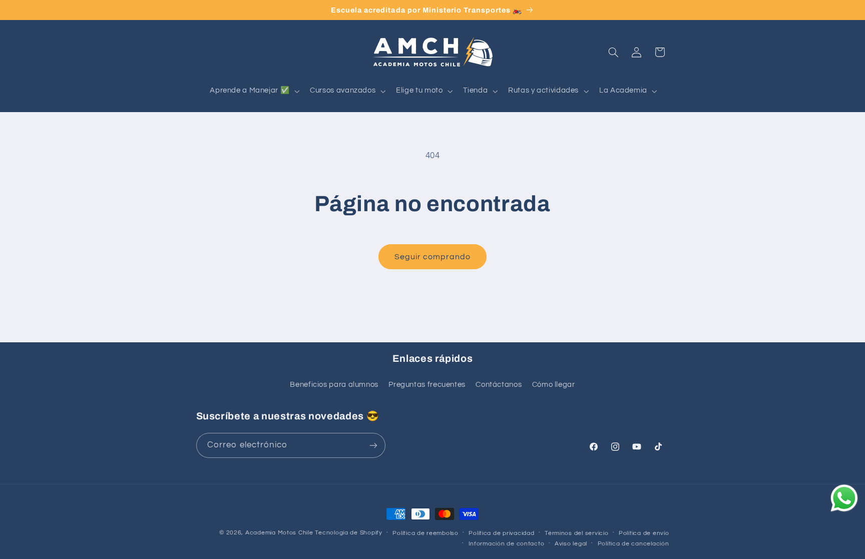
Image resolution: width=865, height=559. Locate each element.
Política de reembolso (425, 533)
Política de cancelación (633, 543)
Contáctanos (499, 384)
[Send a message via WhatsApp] (844, 498)
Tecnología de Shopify (348, 532)
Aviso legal (571, 543)
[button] (254, 91)
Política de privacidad (501, 533)
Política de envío (644, 533)
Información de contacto (507, 543)
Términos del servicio (576, 533)
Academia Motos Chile (279, 532)
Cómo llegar (553, 384)
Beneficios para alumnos (334, 384)
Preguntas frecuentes (427, 384)
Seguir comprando (432, 257)
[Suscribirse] (372, 445)
